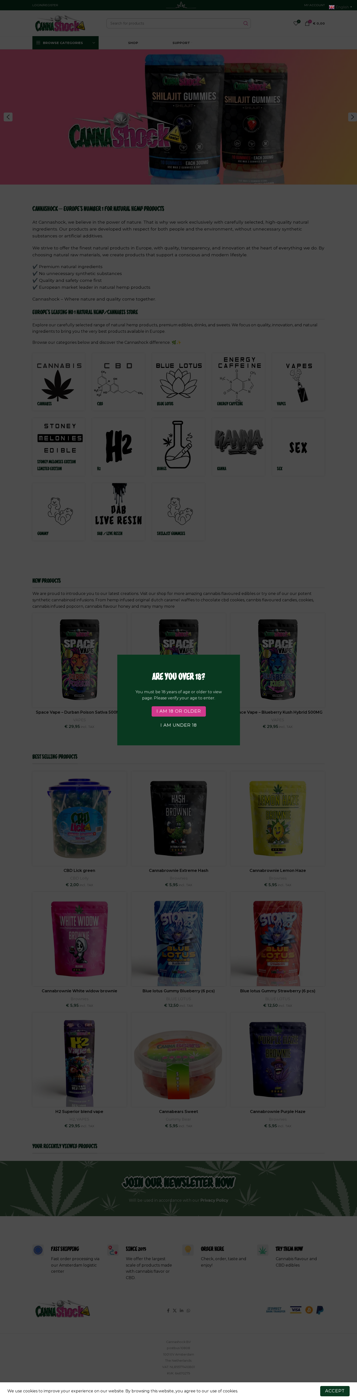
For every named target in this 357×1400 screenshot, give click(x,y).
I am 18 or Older (178, 711)
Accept (335, 1391)
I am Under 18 (178, 725)
